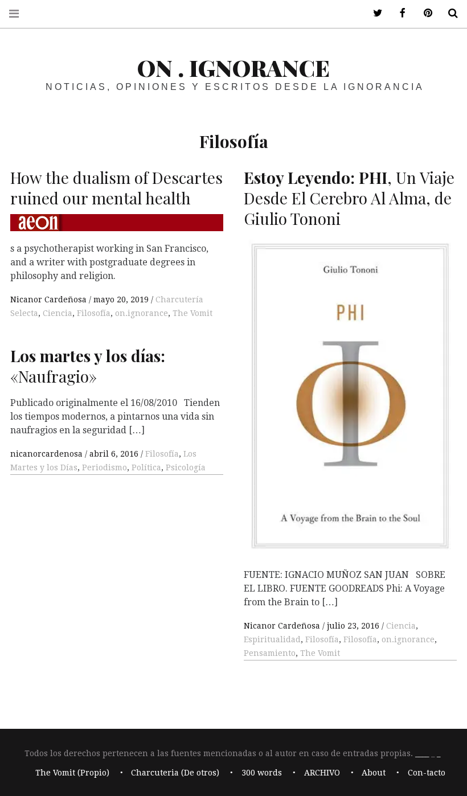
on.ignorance (141, 313)
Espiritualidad (272, 639)
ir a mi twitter (373, 13)
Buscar (448, 13)
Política (146, 467)
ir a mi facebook (398, 13)
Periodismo (104, 467)
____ (422, 753)
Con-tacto (426, 773)
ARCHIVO (322, 773)
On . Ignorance (233, 67)
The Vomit (192, 313)
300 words (261, 773)
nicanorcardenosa (47, 453)
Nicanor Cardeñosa (49, 299)
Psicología (186, 467)
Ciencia (57, 313)
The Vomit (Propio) (72, 773)
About (374, 773)
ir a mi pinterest (423, 13)
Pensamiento (270, 653)
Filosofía (93, 313)
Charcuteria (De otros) (175, 773)
